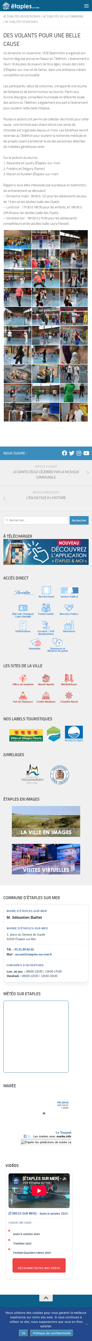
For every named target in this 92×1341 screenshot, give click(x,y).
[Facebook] (64, 453)
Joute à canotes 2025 (26, 1234)
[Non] (86, 1324)
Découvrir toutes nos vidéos (39, 1268)
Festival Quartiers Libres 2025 (32, 1252)
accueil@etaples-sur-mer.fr (33, 954)
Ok (23, 1333)
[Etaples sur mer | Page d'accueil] (27, 5)
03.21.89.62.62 (24, 949)
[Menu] (86, 5)
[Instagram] (79, 453)
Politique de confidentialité (52, 1333)
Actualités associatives (21, 16)
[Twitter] (71, 453)
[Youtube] (86, 453)
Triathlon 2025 (22, 1243)
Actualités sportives (21, 22)
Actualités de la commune (63, 16)
